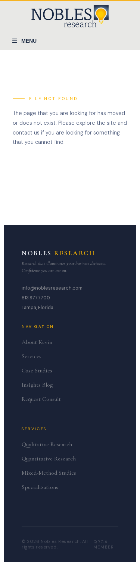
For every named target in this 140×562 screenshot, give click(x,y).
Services (31, 356)
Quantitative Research (49, 458)
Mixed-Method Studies (49, 473)
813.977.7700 (36, 297)
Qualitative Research (47, 444)
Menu (29, 41)
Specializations (40, 487)
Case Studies (37, 370)
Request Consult (41, 399)
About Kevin (37, 342)
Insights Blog (37, 385)
